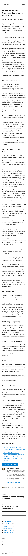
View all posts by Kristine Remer (14, 482)
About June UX (7, 521)
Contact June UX (10, 464)
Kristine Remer (7, 487)
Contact (4, 548)
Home (3, 538)
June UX (5, 5)
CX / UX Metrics (7, 525)
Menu (23, 4)
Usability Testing (8, 530)
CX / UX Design (21, 487)
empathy (20, 119)
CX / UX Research (7, 527)
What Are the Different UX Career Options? (14, 449)
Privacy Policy (10, 552)
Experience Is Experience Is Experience (13, 447)
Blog (3, 544)
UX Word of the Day (8, 532)
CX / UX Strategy (7, 528)
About (3, 541)
